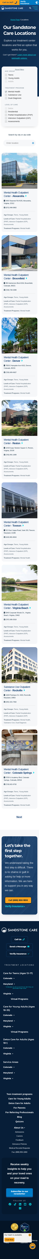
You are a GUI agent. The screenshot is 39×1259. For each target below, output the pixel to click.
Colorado (7, 978)
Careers (19, 1136)
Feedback (19, 1140)
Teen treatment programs (19, 1094)
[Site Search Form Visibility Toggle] (30, 8)
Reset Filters (19, 69)
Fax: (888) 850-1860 (19, 1152)
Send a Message (18, 946)
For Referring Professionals (19, 1112)
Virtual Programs (19, 999)
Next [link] (19, 817)
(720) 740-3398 (11, 290)
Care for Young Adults (19, 1098)
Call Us (18, 939)
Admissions (19, 1132)
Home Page (15, 20)
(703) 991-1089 (11, 455)
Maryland (8, 984)
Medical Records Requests (19, 1148)
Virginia (7, 993)
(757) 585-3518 (11, 619)
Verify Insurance (24, 2)
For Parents (19, 1108)
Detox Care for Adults (19, 1103)
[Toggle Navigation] (35, 8)
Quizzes (19, 1121)
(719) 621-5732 (11, 784)
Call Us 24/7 (7, 2)
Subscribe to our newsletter (19, 1192)
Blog (19, 1117)
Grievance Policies (19, 1144)
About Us (19, 1128)
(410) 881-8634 (11, 537)
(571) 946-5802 (11, 207)
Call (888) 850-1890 (18, 900)
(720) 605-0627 (11, 372)
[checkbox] (19, 74)
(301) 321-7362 (11, 702)
